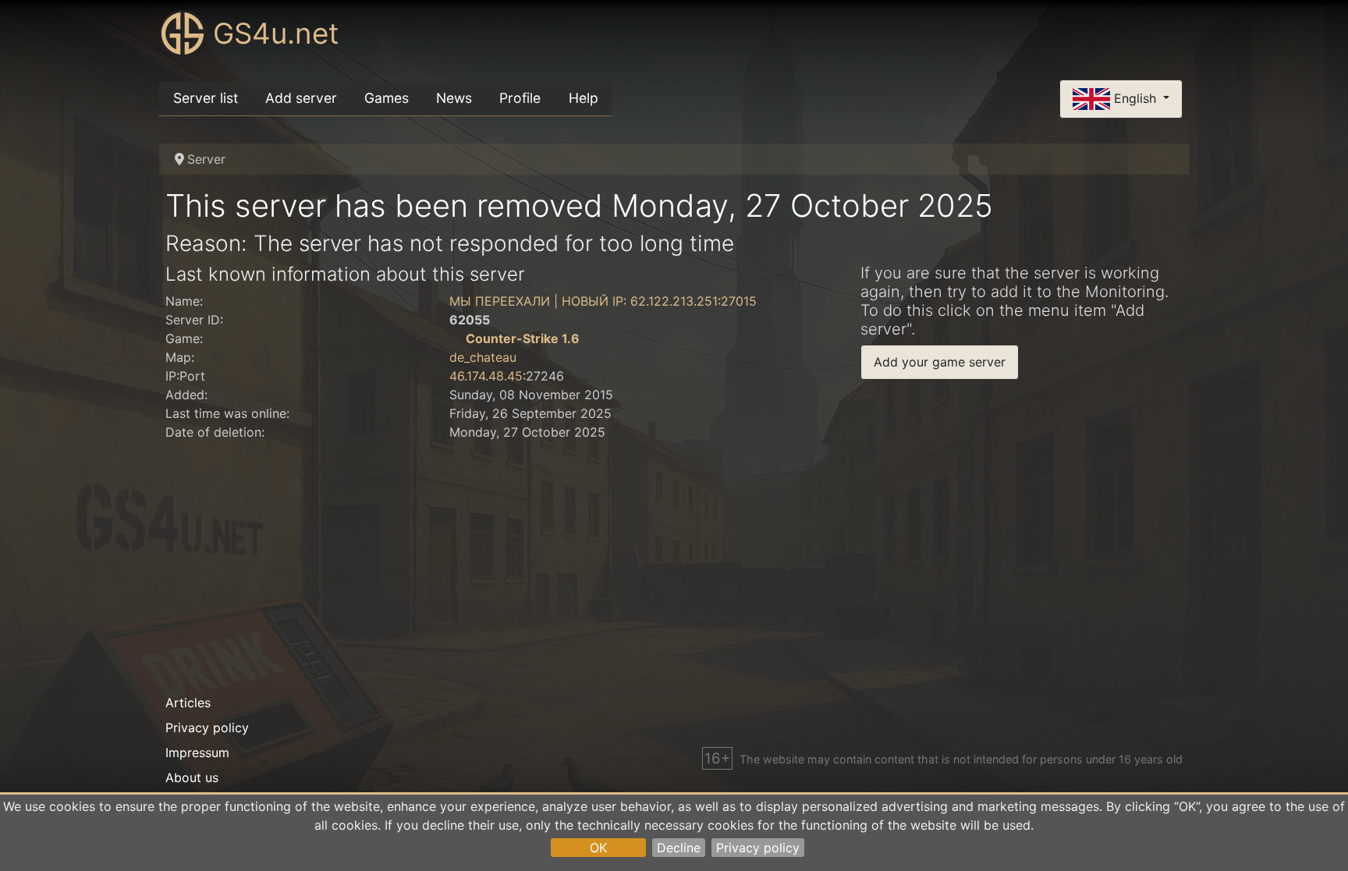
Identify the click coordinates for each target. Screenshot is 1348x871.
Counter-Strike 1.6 (523, 338)
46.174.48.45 (486, 376)
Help (583, 98)
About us (191, 777)
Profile (520, 98)
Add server (301, 98)
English (1135, 97)
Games (386, 98)
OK (598, 847)
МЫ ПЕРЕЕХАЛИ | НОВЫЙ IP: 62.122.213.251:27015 (603, 301)
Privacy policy (758, 847)
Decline (679, 847)
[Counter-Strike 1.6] (455, 338)
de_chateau (482, 357)
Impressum (197, 752)
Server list (205, 98)
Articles (188, 702)
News (454, 98)
